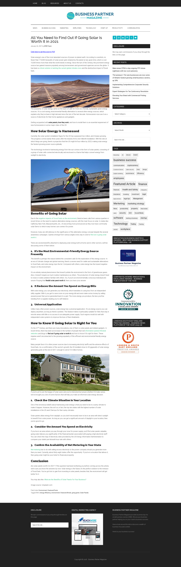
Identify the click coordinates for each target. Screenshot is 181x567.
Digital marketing (118, 173)
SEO (130, 213)
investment (135, 194)
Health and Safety (130, 189)
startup (144, 218)
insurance (117, 194)
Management (138, 199)
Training (141, 224)
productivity (124, 209)
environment (55, 493)
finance (142, 184)
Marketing (119, 203)
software (118, 217)
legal (144, 194)
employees (119, 178)
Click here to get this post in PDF (43, 52)
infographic (144, 190)
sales (115, 213)
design (145, 169)
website (116, 229)
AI (122, 155)
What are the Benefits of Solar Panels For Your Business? (65, 480)
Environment (43, 490)
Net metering (35, 450)
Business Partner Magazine (90, 15)
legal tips (127, 199)
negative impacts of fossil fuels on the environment (58, 218)
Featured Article (66, 493)
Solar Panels (84, 493)
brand (135, 155)
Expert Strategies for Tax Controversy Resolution (130, 91)
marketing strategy (136, 203)
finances (116, 190)
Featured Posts (53, 490)
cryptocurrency (132, 165)
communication (119, 165)
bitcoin (128, 155)
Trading (133, 224)
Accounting (116, 155)
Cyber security (130, 169)
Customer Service (118, 169)
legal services (117, 198)
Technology (121, 223)
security (122, 213)
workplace (125, 229)
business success (125, 160)
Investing (126, 194)
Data (138, 169)
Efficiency (140, 173)
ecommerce (130, 173)
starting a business (132, 218)
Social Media (139, 213)
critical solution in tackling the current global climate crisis (60, 68)
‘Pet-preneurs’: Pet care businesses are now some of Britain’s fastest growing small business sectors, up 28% (131, 78)
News (115, 208)
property (134, 208)
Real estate (144, 208)
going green (76, 493)
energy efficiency (45, 493)
